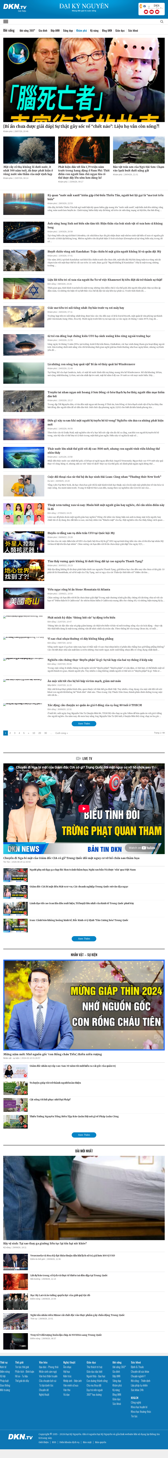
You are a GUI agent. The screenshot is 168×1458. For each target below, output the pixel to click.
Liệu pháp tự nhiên (139, 1385)
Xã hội (2, 1376)
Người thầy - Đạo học (96, 1376)
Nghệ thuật (44, 1394)
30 (45, 733)
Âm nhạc (67, 1367)
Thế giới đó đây (22, 1381)
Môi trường (35, 1279)
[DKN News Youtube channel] (146, 12)
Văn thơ (66, 1390)
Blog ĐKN (107, 30)
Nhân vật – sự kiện (84, 954)
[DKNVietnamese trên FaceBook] (144, 6)
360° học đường (94, 1394)
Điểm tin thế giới (37, 1259)
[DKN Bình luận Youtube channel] (151, 12)
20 (39, 733)
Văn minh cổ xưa (70, 1385)
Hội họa (66, 1372)
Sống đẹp (68, 30)
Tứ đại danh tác (46, 1385)
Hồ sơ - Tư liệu (21, 1376)
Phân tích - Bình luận (24, 1372)
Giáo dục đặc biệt (94, 1372)
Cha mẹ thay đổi (94, 1385)
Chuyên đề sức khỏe (140, 1372)
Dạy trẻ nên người (95, 1390)
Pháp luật (4, 1381)
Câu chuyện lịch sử (47, 1381)
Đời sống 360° (27, 30)
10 (33, 733)
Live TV (87, 758)
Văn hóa (43, 1362)
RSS (54, 1442)
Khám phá (7, 131)
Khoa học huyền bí (139, 1407)
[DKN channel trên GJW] (155, 6)
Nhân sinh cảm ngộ (48, 1372)
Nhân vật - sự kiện (11, 1058)
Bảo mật (87, 1442)
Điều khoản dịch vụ (69, 1442)
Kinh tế (3, 1367)
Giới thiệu (44, 1442)
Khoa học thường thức (141, 1412)
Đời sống (52, 284)
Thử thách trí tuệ (94, 1367)
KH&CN (134, 1398)
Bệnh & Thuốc (137, 1367)
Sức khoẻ (133, 30)
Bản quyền (100, 1442)
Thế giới (19, 1362)
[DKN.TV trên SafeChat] (141, 6)
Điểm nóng (35, 1299)
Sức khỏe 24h (137, 1390)
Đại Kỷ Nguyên (104, 1434)
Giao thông (5, 1385)
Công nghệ (136, 1402)
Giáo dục (120, 30)
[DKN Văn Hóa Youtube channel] (157, 12)
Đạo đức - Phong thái (48, 1367)
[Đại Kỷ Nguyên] (15, 6)
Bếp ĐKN (55, 30)
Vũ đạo (66, 1394)
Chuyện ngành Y (138, 1376)
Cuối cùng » (61, 733)
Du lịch (51, 481)
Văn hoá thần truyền (48, 1376)
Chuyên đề (44, 1390)
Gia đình (43, 30)
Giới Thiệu (22, 10)
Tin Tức (6, 862)
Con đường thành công (97, 1381)
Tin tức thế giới (22, 1367)
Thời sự (33, 1319)
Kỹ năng (94, 30)
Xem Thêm (84, 723)
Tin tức (134, 1416)
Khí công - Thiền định (140, 1381)
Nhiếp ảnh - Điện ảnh (72, 1381)
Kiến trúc (67, 1376)
